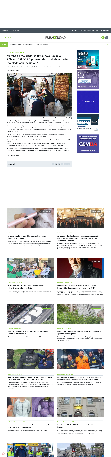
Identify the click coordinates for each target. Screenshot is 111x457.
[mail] (11, 37)
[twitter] (5, 37)
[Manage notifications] (3, 453)
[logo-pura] (55, 36)
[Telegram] (65, 164)
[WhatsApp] (62, 164)
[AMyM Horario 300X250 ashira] (88, 114)
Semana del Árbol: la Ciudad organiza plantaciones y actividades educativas (29, 44)
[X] (56, 164)
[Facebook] (52, 164)
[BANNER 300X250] (88, 50)
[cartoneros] (39, 74)
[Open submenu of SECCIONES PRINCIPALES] (97, 30)
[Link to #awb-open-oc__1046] (103, 37)
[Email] (68, 164)
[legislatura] (88, 70)
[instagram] (8, 37)
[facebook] (2, 37)
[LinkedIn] (59, 164)
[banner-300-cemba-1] (88, 134)
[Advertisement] (54, 14)
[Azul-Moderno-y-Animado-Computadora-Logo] (88, 91)
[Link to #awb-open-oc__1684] (106, 37)
